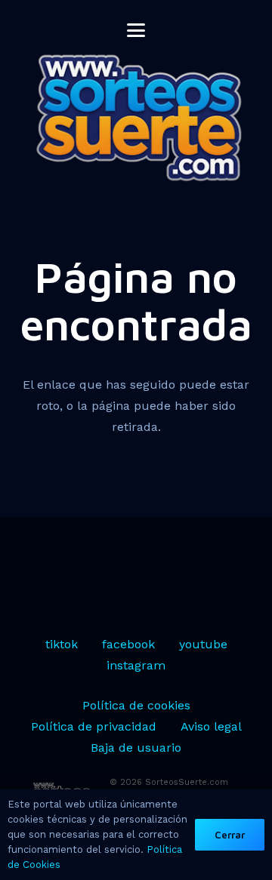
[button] (136, 30)
